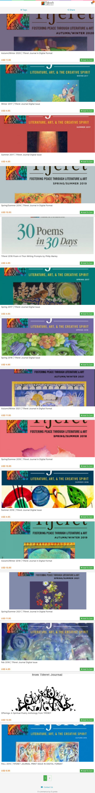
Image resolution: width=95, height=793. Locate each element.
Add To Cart (88, 60)
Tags (24, 10)
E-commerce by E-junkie (47, 792)
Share (72, 10)
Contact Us (48, 787)
